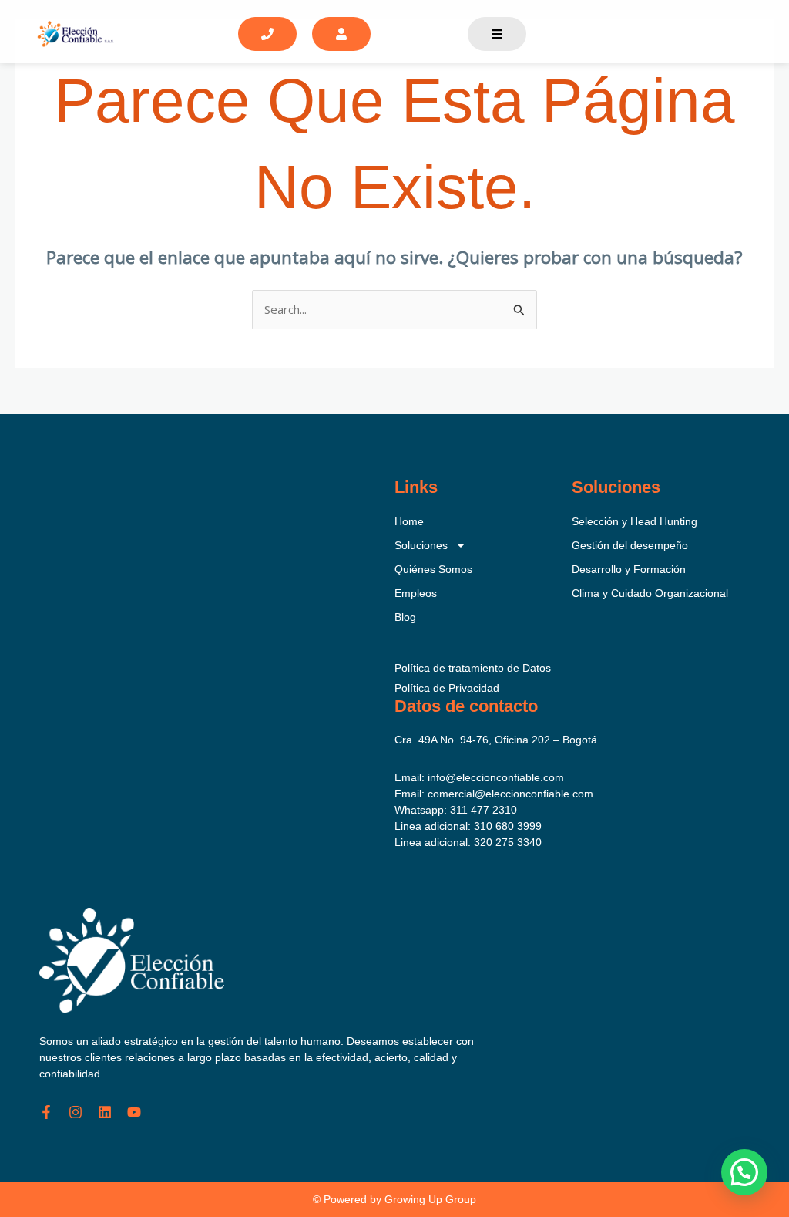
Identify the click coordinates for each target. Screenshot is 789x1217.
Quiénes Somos (433, 569)
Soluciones (421, 545)
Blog (405, 617)
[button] (744, 1172)
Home (409, 521)
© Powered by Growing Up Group (394, 1199)
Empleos (415, 593)
